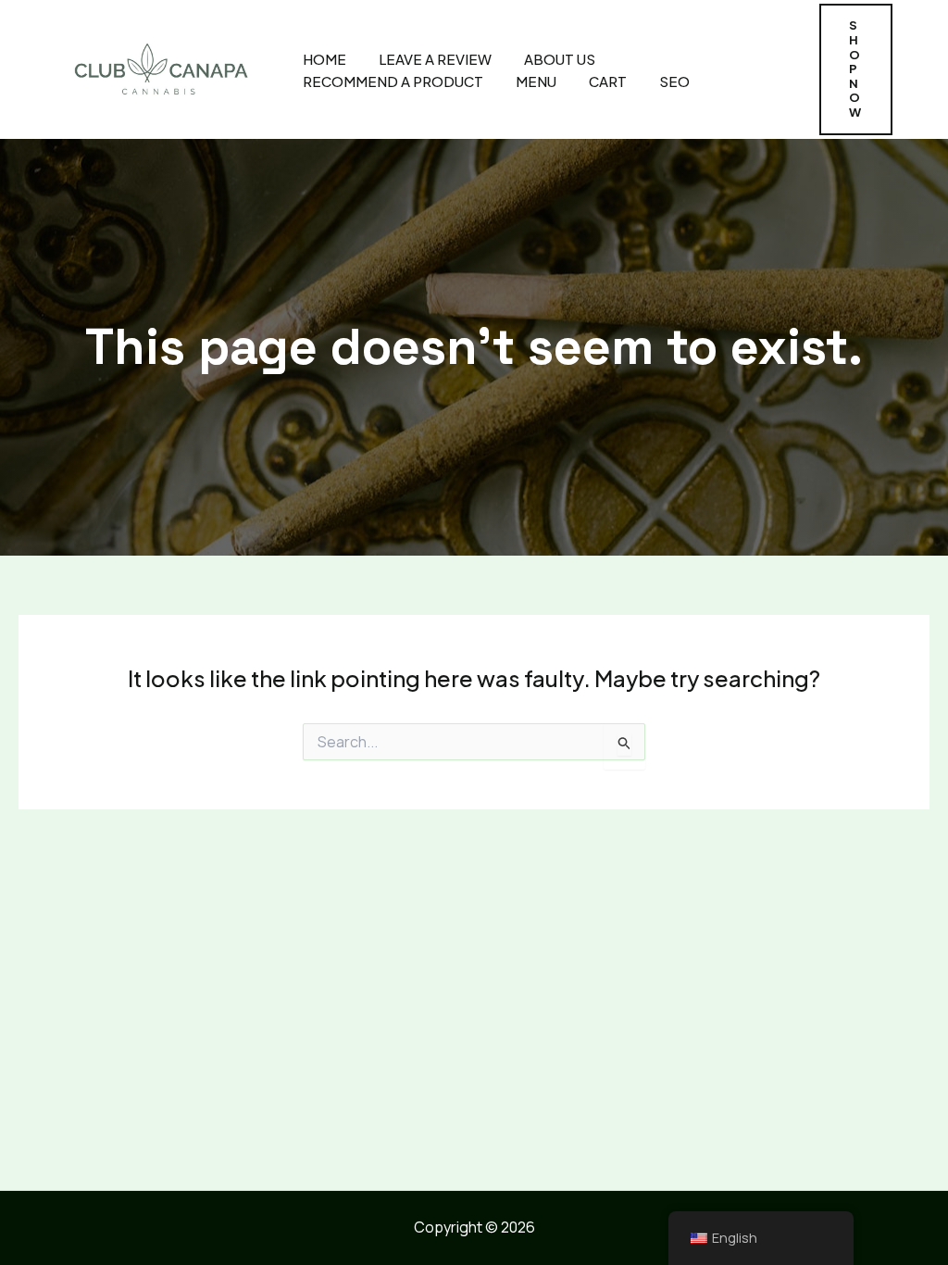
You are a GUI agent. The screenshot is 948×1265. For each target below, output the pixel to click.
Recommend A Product (393, 81)
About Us (559, 59)
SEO (674, 81)
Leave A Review (435, 59)
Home (324, 59)
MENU (536, 81)
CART (608, 81)
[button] (855, 69)
